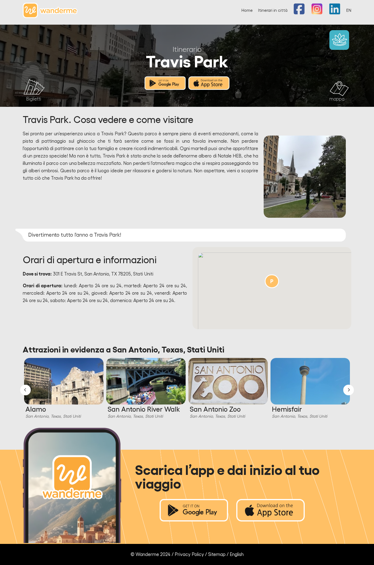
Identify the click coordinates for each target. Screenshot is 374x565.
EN (348, 10)
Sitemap (217, 554)
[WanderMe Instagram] (317, 13)
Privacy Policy (189, 554)
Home (247, 10)
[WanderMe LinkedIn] (335, 13)
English (237, 554)
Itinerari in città (272, 10)
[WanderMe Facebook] (299, 13)
